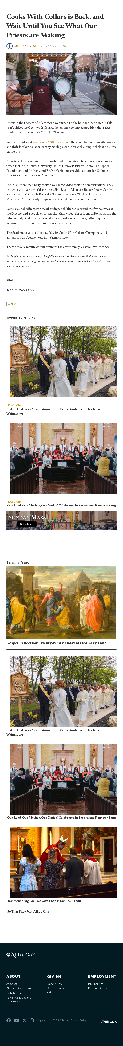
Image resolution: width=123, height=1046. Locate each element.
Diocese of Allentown (18, 988)
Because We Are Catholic (56, 990)
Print (13, 304)
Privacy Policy (78, 1020)
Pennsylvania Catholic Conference (18, 999)
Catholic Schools (15, 993)
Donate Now (54, 984)
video (100, 261)
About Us (11, 984)
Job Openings (95, 984)
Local (64, 45)
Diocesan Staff (26, 46)
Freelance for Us (97, 988)
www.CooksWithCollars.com (51, 142)
